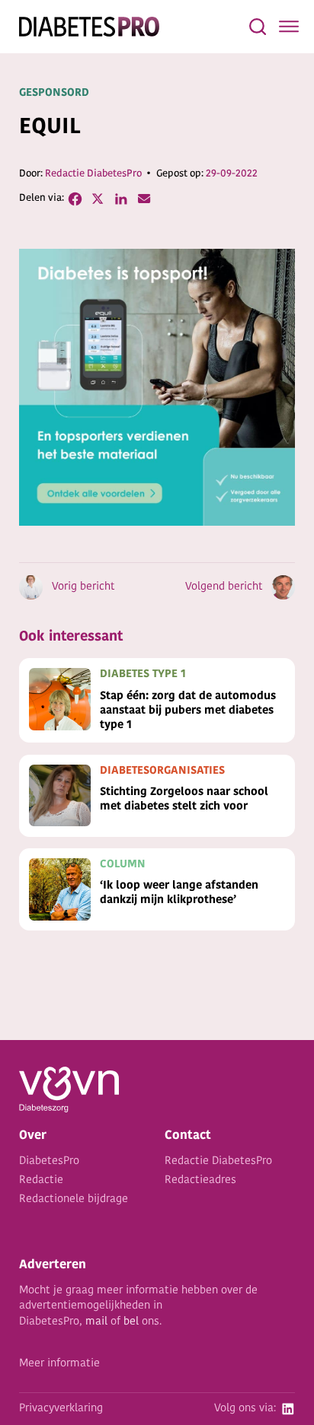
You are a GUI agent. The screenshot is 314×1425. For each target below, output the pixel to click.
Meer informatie (59, 1363)
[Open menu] (289, 26)
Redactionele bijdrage (73, 1199)
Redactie (41, 1180)
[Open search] (258, 27)
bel (131, 1322)
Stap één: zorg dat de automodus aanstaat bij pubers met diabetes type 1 (188, 711)
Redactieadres (200, 1180)
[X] (98, 198)
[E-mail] (144, 198)
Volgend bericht (223, 587)
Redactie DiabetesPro (93, 174)
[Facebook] (75, 198)
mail (96, 1322)
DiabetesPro (49, 1161)
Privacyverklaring (61, 1408)
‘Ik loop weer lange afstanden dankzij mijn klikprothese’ (179, 893)
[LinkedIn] (121, 198)
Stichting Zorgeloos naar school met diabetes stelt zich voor (184, 800)
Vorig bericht (83, 587)
